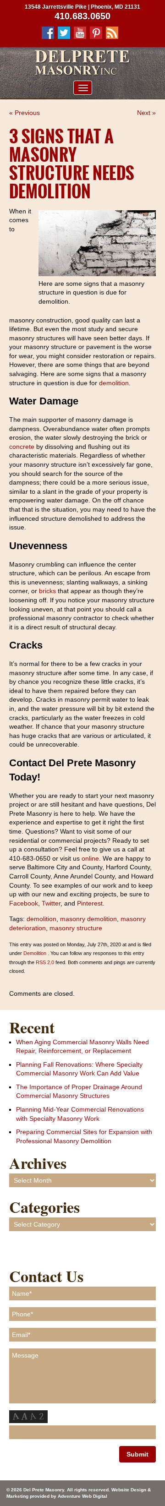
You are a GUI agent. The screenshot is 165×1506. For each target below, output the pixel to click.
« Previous (24, 112)
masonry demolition (88, 918)
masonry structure (76, 928)
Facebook (23, 903)
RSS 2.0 (45, 962)
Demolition (34, 953)
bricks (47, 591)
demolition (114, 383)
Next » (146, 112)
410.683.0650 (82, 16)
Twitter (50, 903)
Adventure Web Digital (82, 1496)
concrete (21, 446)
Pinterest (89, 903)
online (89, 858)
